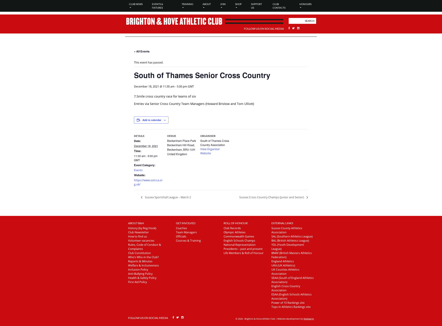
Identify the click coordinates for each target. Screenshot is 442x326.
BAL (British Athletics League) (290, 240)
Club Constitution (139, 253)
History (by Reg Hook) (142, 228)
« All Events (142, 51)
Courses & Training (188, 240)
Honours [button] (305, 4)
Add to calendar (151, 120)
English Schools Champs (239, 240)
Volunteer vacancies (141, 240)
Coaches (181, 228)
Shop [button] (238, 4)
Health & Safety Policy (142, 278)
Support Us (256, 6)
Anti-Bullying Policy (140, 274)
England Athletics (282, 261)
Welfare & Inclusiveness (143, 265)
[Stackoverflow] (298, 28)
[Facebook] (289, 28)
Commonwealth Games (239, 236)
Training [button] (187, 4)
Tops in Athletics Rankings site (291, 307)
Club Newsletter (138, 232)
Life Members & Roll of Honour (244, 253)
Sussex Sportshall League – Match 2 (167, 197)
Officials (181, 236)
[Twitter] (293, 28)
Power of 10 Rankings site (288, 303)
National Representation (240, 245)
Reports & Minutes (140, 261)
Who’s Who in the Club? (143, 257)
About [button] (207, 4)
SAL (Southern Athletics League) (292, 236)
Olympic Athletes (235, 232)
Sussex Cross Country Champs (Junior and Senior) (272, 197)
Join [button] (223, 4)
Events (138, 170)
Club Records (232, 228)
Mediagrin (309, 318)
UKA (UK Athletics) (283, 265)
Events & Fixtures (157, 6)
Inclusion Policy (138, 269)
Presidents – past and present (243, 249)
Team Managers (186, 232)
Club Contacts (279, 6)
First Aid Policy (137, 282)
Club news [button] (136, 4)
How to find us (137, 236)
